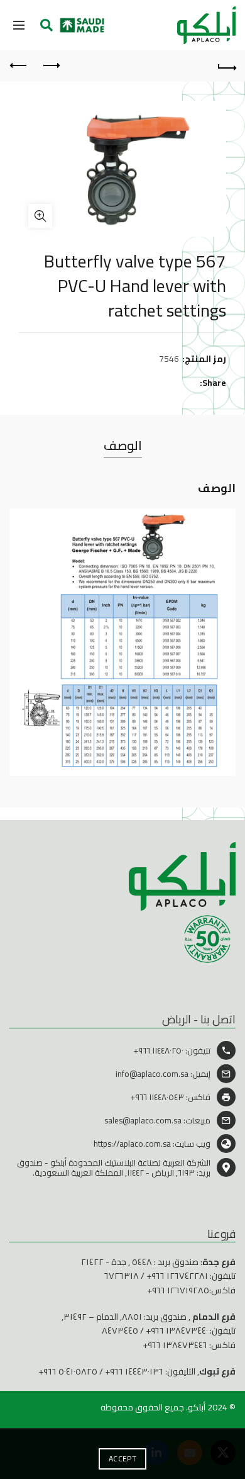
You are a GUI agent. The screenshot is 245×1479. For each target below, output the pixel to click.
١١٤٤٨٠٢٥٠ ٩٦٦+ (158, 1050)
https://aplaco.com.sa (132, 1143)
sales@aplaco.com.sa (143, 1120)
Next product (19, 66)
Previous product (50, 66)
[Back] (226, 66)
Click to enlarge (40, 216)
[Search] (46, 25)
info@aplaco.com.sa (152, 1073)
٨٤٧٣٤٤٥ (120, 1330)
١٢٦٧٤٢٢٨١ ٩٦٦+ (177, 1276)
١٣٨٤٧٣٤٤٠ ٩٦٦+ (177, 1330)
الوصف (123, 445)
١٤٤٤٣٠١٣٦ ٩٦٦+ (134, 1371)
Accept (122, 1458)
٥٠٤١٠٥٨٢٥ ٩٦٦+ (67, 1371)
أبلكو (196, 1407)
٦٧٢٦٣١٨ (121, 1276)
